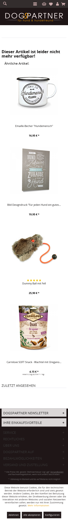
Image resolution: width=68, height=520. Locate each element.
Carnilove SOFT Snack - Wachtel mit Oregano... (34, 362)
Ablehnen (14, 514)
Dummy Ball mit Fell (34, 283)
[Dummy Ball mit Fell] (34, 249)
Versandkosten (56, 472)
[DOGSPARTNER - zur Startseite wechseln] (34, 17)
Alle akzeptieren (31, 514)
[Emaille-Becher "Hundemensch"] (34, 91)
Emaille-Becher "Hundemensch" (34, 126)
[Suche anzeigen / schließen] (6, 4)
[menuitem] (34, 4)
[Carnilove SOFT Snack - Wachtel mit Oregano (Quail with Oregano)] (34, 327)
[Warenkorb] (64, 4)
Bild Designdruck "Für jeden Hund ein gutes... (34, 205)
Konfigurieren (52, 514)
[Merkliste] (52, 4)
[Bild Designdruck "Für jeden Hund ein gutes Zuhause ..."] (34, 170)
